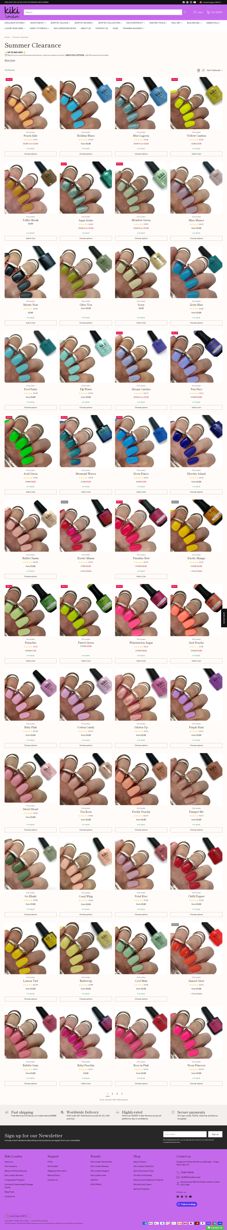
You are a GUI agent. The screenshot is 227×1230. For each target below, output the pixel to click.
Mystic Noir (30, 305)
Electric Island (196, 473)
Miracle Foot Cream (142, 1184)
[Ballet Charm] (31, 526)
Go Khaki (30, 896)
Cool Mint (141, 981)
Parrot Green (86, 642)
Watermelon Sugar (141, 642)
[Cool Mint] (141, 948)
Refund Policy (54, 1175)
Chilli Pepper (196, 896)
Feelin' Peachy (141, 812)
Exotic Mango (196, 558)
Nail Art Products (141, 1189)
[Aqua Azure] (86, 187)
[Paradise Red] (141, 526)
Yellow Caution (196, 135)
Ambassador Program (15, 1180)
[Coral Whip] (86, 864)
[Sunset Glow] (196, 948)
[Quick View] (53, 80)
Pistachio (30, 642)
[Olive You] (86, 272)
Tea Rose (86, 812)
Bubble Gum (30, 1065)
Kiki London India (98, 1175)
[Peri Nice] (196, 357)
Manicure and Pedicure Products (148, 1180)
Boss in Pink (141, 1065)
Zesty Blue (196, 305)
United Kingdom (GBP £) (212, 2)
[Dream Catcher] (141, 357)
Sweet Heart (30, 809)
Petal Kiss (141, 896)
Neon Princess (196, 1065)
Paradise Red (141, 558)
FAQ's (50, 1161)
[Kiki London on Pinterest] (187, 2)
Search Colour (139, 1161)
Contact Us (10, 1196)
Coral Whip (86, 896)
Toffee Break (30, 220)
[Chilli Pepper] (196, 864)
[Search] (185, 12)
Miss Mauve (196, 220)
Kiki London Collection (143, 1166)
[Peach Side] (31, 103)
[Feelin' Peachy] (141, 779)
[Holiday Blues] (86, 103)
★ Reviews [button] (224, 618)
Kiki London (24, 1221)
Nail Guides (53, 1166)
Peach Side (30, 135)
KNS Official (96, 1184)
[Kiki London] (12, 12)
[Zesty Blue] (196, 272)
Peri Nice (196, 389)
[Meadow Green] (141, 187)
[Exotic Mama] (86, 526)
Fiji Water (86, 389)
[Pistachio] (31, 610)
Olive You (86, 305)
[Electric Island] (196, 441)
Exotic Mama (85, 558)
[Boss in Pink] (141, 1033)
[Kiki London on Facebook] (183, 2)
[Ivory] (141, 272)
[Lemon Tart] (31, 948)
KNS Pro (94, 1180)
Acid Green (31, 473)
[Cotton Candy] (86, 694)
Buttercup (86, 981)
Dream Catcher (141, 389)
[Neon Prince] (141, 441)
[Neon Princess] (196, 1033)
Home (7, 37)
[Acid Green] (31, 441)
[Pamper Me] (196, 779)
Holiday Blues (86, 135)
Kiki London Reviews (14, 1175)
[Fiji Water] (86, 357)
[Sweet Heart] (31, 778)
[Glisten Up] (141, 694)
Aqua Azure (86, 220)
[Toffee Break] (31, 187)
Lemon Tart (30, 981)
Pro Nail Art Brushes (142, 1175)
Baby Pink (30, 727)
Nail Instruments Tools (143, 1171)
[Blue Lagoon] (141, 103)
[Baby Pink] (31, 694)
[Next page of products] (122, 1093)
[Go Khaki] (31, 864)
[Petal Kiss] (141, 864)
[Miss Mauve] (196, 187)
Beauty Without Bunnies (16, 1171)
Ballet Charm (30, 558)
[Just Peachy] (196, 610)
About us (9, 1161)
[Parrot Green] (86, 610)
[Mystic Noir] (31, 272)
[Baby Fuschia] (86, 1033)
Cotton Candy (85, 727)
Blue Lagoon (141, 135)
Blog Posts (9, 1192)
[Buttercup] (86, 948)
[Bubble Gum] (31, 1033)
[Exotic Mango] (196, 526)
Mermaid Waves (86, 473)
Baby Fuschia (85, 1065)
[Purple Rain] (196, 694)
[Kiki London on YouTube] (194, 2)
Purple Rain (196, 727)
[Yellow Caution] (196, 103)
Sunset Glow (196, 981)
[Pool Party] (31, 357)
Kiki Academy (11, 1166)
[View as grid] (198, 70)
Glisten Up (141, 727)
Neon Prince (141, 473)
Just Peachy (196, 642)
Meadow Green (141, 220)
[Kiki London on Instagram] (191, 2)
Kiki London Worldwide (101, 1161)
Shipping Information (57, 1171)
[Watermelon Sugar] (141, 610)
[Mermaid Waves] (86, 441)
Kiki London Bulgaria (100, 1171)
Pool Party (30, 389)
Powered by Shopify (40, 1221)
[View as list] (203, 70)
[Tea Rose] (86, 779)
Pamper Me (196, 812)
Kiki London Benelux (100, 1166)
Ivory (141, 305)
